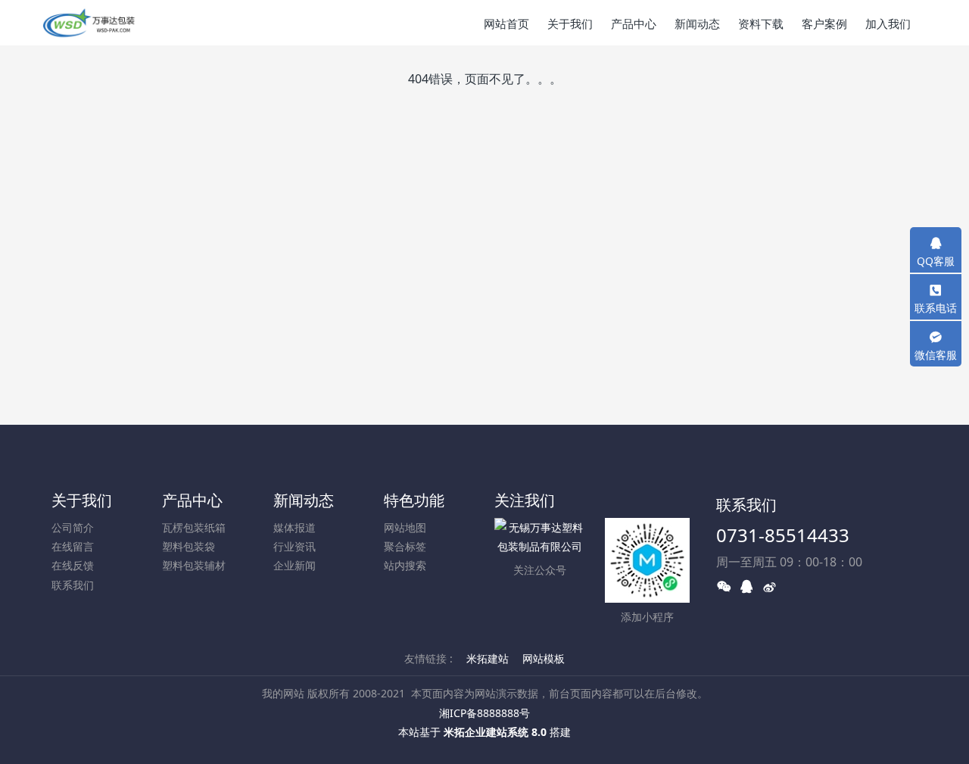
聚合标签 (405, 546)
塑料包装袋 (188, 546)
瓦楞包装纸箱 (194, 527)
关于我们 (81, 500)
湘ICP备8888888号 (484, 713)
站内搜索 (405, 565)
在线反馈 (72, 565)
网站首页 (506, 23)
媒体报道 (294, 527)
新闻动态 (303, 500)
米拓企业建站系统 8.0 (495, 732)
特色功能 (414, 500)
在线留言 (72, 546)
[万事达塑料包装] (89, 22)
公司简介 (72, 527)
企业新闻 (294, 565)
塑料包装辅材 (194, 565)
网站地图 (405, 527)
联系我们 (72, 585)
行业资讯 (294, 546)
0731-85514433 (782, 534)
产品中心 (192, 500)
